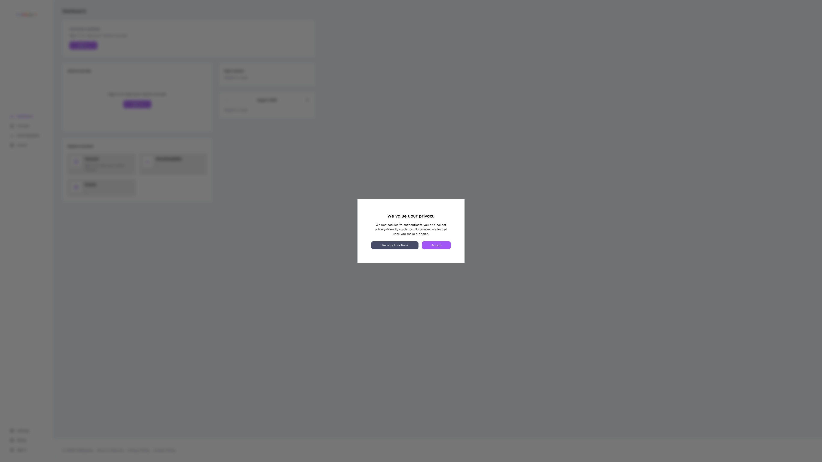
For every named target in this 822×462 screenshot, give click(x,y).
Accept (436, 245)
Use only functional (395, 245)
